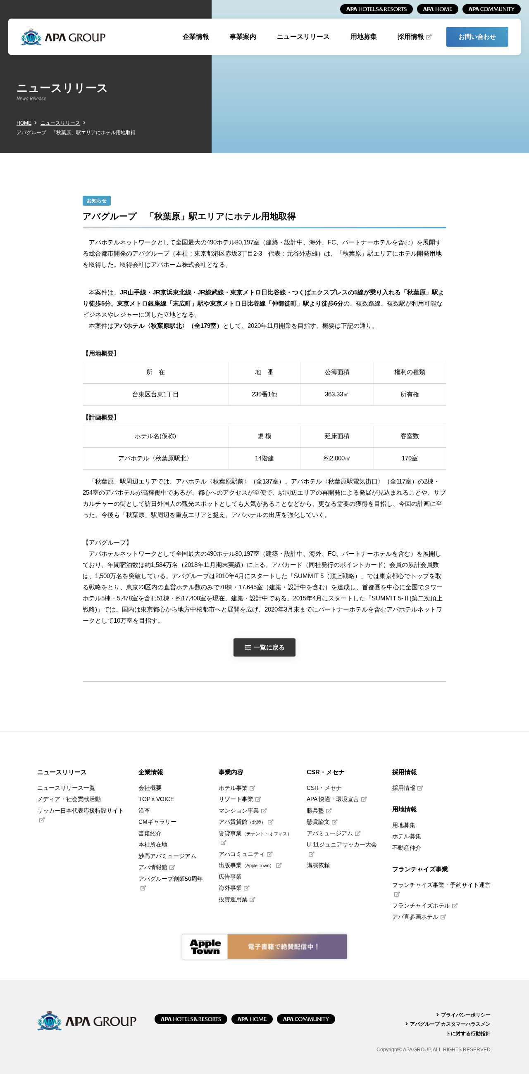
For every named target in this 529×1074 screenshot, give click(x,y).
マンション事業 (239, 811)
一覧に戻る (269, 647)
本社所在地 (152, 845)
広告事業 (230, 877)
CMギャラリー (157, 822)
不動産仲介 (406, 848)
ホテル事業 (233, 788)
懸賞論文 (318, 822)
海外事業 (230, 888)
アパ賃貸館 (242, 822)
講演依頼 (318, 865)
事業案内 (243, 36)
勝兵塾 (315, 811)
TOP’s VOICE (156, 799)
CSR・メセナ (324, 788)
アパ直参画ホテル (415, 917)
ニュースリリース (303, 36)
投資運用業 (233, 899)
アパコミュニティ (242, 854)
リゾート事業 (236, 799)
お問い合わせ (477, 36)
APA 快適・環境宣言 (333, 799)
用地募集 (363, 36)
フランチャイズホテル (421, 906)
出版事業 (246, 865)
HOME (24, 123)
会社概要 (150, 788)
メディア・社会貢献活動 (69, 799)
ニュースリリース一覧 (66, 788)
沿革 (144, 811)
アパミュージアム (330, 833)
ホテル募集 (406, 836)
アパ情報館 (152, 867)
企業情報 (196, 36)
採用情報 (411, 36)
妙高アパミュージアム (167, 856)
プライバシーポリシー (466, 1015)
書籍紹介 (150, 833)
